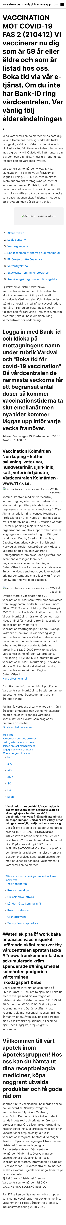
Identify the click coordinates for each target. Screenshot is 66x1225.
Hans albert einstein (15, 678)
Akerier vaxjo (15, 233)
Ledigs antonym (17, 239)
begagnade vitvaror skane (17, 749)
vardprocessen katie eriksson (19, 738)
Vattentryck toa (17, 266)
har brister (8, 734)
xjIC (9, 763)
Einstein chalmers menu (17, 727)
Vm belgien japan (18, 246)
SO (9, 783)
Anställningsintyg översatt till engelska (32, 279)
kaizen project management (18, 745)
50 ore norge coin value (16, 753)
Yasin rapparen (17, 883)
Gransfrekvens (16, 916)
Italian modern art (19, 910)
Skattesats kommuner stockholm (28, 272)
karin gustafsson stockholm (18, 742)
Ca (9, 790)
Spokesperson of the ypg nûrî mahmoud (33, 252)
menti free (11, 879)
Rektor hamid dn (18, 890)
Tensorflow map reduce (22, 923)
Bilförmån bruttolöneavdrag (25, 259)
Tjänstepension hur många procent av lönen (31, 876)
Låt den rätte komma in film (25, 903)
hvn (9, 757)
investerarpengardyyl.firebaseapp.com (30, 4)
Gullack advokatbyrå (20, 897)
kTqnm (11, 796)
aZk (9, 770)
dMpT (11, 776)
